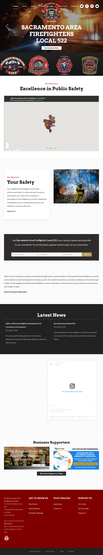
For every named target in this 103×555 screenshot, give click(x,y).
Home (15, 6)
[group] (90, 64)
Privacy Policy (50, 551)
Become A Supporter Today (51, 473)
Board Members (34, 508)
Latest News (58, 504)
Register (71, 551)
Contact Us (57, 508)
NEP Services (8, 523)
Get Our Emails (83, 508)
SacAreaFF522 (54, 416)
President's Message (36, 513)
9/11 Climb (82, 504)
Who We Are (33, 504)
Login (62, 551)
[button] (24, 6)
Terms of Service (34, 551)
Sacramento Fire (52, 48)
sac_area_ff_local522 (68, 416)
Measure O (82, 513)
